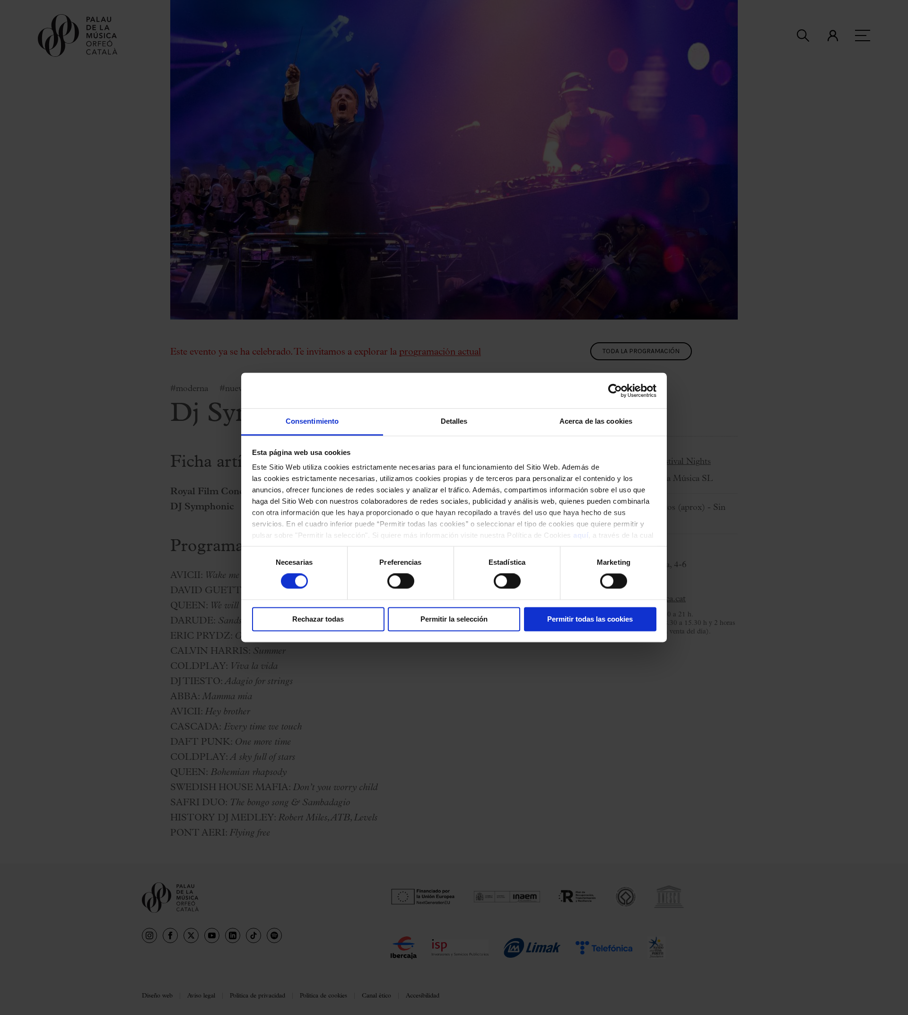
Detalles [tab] (454, 421)
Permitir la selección (454, 619)
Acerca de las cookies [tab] (595, 421)
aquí (580, 535)
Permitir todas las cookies (590, 619)
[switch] (400, 581)
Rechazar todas (318, 619)
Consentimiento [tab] (312, 421)
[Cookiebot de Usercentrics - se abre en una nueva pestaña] (615, 390)
